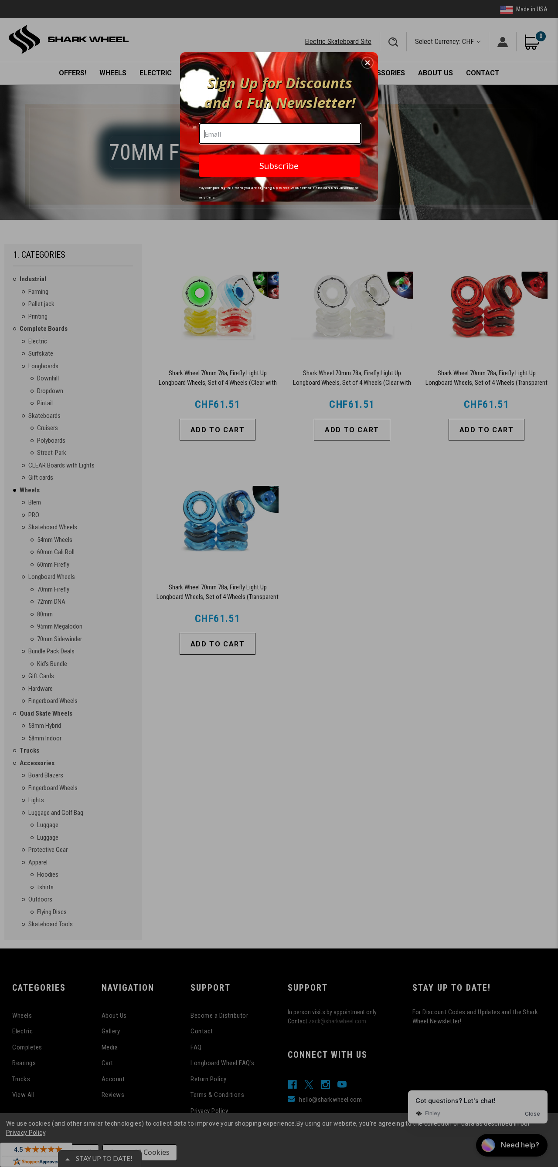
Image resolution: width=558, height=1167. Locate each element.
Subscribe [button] (279, 165)
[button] (367, 62)
